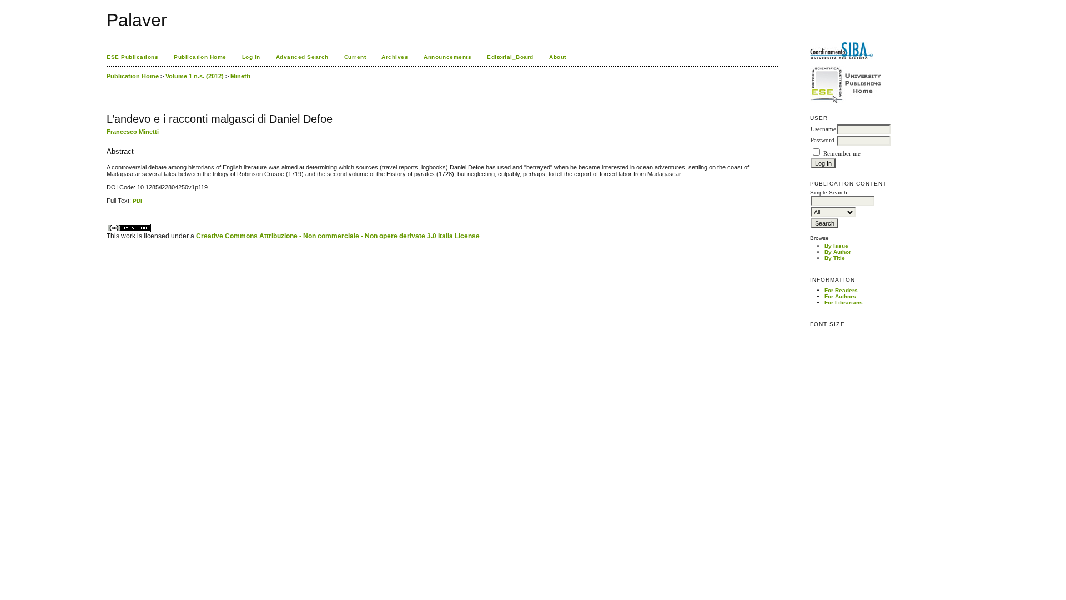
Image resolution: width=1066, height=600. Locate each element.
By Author (837, 252)
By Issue (836, 246)
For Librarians (843, 302)
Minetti (240, 76)
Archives (394, 57)
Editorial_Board (510, 57)
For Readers (841, 290)
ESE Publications (132, 57)
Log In (251, 57)
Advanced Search (302, 57)
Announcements (447, 57)
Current (355, 57)
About (557, 57)
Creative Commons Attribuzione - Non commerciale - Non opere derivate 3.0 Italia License (338, 236)
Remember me (842, 154)
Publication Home (200, 57)
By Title (834, 258)
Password (822, 140)
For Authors (840, 296)
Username (823, 129)
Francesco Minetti (133, 131)
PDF (138, 201)
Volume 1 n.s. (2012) (194, 76)
